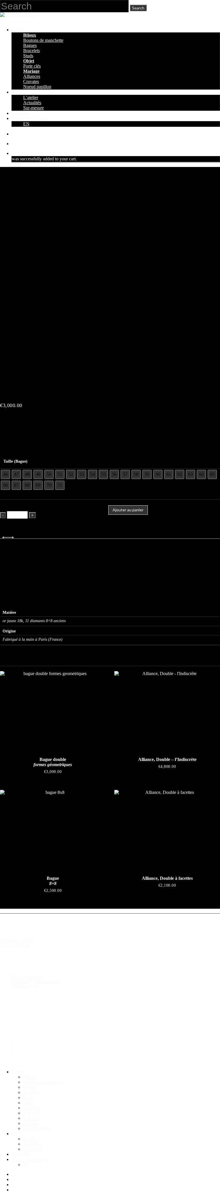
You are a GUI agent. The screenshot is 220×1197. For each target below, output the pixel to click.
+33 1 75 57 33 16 (15, 945)
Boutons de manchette (43, 1082)
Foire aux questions (27, 976)
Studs (28, 1097)
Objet (28, 1102)
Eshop (17, 1071)
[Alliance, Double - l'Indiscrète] (167, 710)
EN (26, 1164)
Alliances (31, 1118)
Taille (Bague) (15, 461)
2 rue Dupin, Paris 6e (17, 940)
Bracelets (31, 1092)
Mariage (31, 1113)
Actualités (32, 1143)
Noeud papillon (37, 1128)
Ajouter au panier (128, 509)
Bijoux (29, 1076)
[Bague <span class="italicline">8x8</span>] (53, 829)
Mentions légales (24, 985)
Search (138, 7)
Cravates (31, 1123)
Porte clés (31, 1107)
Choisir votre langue (29, 1159)
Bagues (29, 1087)
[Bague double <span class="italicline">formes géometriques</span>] (53, 710)
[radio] (5, 474)
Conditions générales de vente (35, 981)
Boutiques (20, 1154)
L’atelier (30, 1138)
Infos (16, 1133)
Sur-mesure (33, 1149)
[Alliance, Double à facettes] (167, 829)
